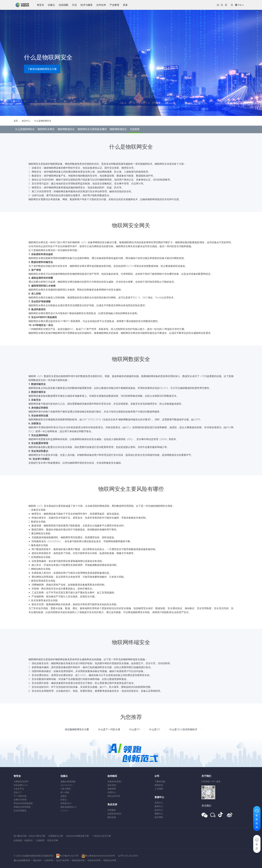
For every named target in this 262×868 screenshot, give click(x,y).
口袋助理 (40, 840)
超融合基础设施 (67, 781)
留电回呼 (111, 788)
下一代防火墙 (20, 796)
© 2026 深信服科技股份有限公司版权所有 (33, 855)
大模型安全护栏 (21, 781)
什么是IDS (154, 729)
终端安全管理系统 (22, 806)
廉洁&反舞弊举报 (22, 860)
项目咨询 (111, 785)
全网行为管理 (20, 799)
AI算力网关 (65, 788)
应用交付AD (66, 803)
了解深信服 (160, 781)
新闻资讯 (159, 785)
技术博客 (159, 817)
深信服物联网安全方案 (77, 729)
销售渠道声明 (78, 860)
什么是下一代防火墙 (109, 729)
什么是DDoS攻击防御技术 (183, 729)
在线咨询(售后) (114, 813)
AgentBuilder (66, 785)
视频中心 (159, 813)
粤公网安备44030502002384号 (100, 855)
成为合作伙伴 (113, 796)
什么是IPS (134, 729)
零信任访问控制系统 (23, 803)
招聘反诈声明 (109, 860)
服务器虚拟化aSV (68, 806)
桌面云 (63, 796)
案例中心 (159, 806)
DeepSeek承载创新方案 (77, 835)
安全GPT (18, 792)
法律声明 (49, 860)
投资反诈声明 (94, 860)
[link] (16, 120)
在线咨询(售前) (114, 781)
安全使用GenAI (21, 785)
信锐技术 (28, 840)
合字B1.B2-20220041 (128, 855)
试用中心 (111, 792)
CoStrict (64, 810)
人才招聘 (159, 788)
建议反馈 (111, 817)
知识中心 (26, 120)
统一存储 (64, 792)
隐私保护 (37, 860)
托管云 (63, 799)
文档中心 (159, 802)
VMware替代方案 (37, 835)
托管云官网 (52, 840)
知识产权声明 (62, 860)
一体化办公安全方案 (101, 835)
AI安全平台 (19, 788)
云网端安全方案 (55, 835)
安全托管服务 (20, 810)
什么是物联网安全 (42, 120)
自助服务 (111, 809)
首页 (16, 120)
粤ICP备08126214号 (69, 855)
